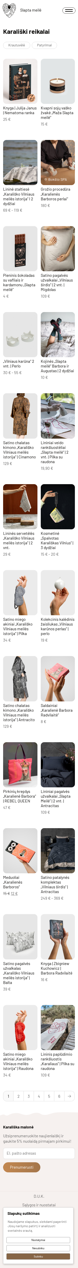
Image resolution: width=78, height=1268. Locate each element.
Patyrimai (44, 45)
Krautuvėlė (16, 45)
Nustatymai (38, 1240)
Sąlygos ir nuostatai (39, 1204)
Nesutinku (38, 1248)
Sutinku (38, 1256)
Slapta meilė (30, 10)
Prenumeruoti (21, 1167)
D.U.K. (39, 1196)
